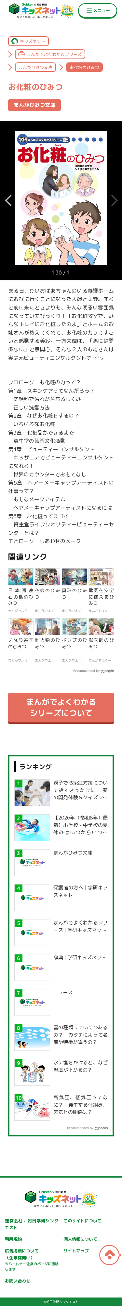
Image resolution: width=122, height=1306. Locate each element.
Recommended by (86, 670)
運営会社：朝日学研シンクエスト (32, 1224)
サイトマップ (76, 1251)
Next (8, 200)
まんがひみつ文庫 (35, 67)
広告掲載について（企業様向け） (32, 1260)
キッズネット (32, 41)
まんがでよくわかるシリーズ (54, 54)
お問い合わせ (17, 1281)
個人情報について (80, 1239)
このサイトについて (82, 1221)
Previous (113, 200)
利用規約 (13, 1239)
